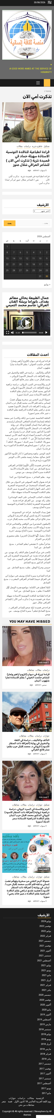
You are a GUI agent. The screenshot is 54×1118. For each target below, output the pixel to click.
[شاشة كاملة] (7, 332)
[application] (27, 323)
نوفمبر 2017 (45, 1068)
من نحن (22, 1105)
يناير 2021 (46, 990)
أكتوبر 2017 (45, 1073)
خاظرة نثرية (37, 146)
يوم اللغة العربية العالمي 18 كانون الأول (32, 1101)
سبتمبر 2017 (45, 1078)
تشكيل (47, 146)
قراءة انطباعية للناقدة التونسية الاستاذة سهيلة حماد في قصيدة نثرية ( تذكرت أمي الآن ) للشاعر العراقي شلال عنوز (28, 158)
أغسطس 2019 (44, 1019)
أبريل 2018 (46, 1044)
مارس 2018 (45, 1049)
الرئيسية (40, 1098)
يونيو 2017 (46, 1088)
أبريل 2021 (46, 980)
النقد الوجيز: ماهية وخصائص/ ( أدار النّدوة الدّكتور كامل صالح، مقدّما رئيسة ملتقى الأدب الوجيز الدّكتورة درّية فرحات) (27, 457)
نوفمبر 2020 (45, 1000)
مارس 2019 (45, 1024)
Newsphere (40, 1111)
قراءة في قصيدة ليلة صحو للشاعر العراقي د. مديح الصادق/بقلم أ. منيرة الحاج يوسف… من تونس (29, 611)
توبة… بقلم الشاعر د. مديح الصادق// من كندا (30, 477)
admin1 (36, 170)
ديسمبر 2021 (45, 941)
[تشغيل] (46, 332)
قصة (10, 1101)
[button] (27, 323)
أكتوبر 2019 (45, 1014)
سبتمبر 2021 (45, 955)
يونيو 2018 (46, 1039)
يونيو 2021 (46, 970)
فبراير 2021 (45, 985)
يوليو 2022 (46, 931)
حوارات (46, 736)
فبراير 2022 (45, 936)
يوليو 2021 (46, 965)
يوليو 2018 (46, 1034)
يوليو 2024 (46, 921)
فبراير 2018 (45, 1054)
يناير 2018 (46, 1059)
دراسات (27, 146)
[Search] (4, 83)
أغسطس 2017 (44, 1083)
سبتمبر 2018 (45, 1029)
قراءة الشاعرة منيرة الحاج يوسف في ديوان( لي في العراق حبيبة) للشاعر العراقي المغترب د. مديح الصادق (27, 579)
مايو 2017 (46, 1093)
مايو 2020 (46, 1009)
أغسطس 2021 (44, 960)
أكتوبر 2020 (45, 1004)
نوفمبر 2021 (45, 945)
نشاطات (30, 670)
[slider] (29, 332)
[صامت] (12, 332)
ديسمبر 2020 (45, 995)
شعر (4, 1101)
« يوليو (47, 284)
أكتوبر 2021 (45, 950)
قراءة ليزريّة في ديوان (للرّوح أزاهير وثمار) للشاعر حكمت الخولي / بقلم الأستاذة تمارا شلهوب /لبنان (30, 364)
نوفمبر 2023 (45, 926)
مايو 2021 (46, 975)
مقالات (20, 146)
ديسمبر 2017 (45, 1063)
